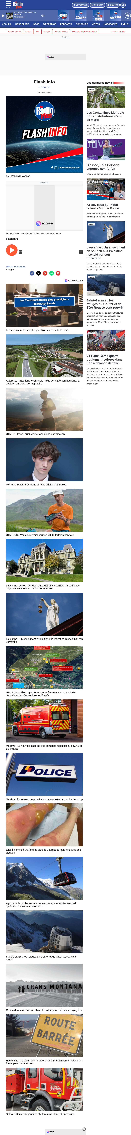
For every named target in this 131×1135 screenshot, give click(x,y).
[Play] (3, 15)
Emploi (125, 24)
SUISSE (47, 32)
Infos (36, 24)
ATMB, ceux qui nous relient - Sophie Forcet (103, 206)
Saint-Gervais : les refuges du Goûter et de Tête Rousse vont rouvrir (105, 304)
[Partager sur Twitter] (38, 274)
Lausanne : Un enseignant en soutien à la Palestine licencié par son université (106, 253)
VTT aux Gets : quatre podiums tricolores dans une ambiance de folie (104, 359)
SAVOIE (28, 32)
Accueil (6, 24)
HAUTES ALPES (61, 32)
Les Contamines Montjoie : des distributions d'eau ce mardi (105, 116)
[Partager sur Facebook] (31, 274)
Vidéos (96, 24)
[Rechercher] (123, 5)
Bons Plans (22, 24)
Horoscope (110, 24)
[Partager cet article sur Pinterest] (44, 274)
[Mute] (43, 16)
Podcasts (66, 24)
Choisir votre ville (118, 31)
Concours (82, 24)
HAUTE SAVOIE (14, 32)
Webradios (49, 24)
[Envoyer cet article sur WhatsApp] (51, 274)
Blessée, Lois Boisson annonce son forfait (103, 166)
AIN (37, 32)
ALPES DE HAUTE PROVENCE (84, 32)
